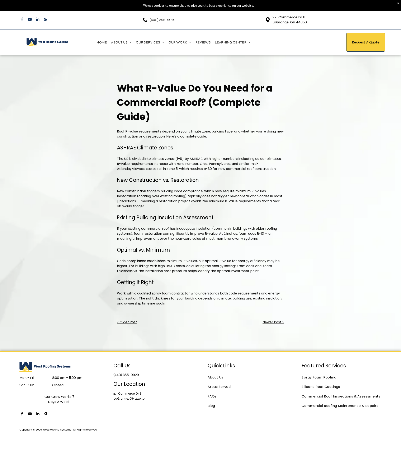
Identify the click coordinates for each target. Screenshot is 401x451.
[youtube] (30, 20)
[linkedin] (38, 20)
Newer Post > (273, 322)
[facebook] (22, 20)
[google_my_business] (45, 20)
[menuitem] (101, 42)
